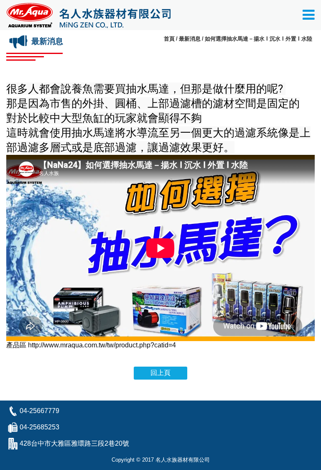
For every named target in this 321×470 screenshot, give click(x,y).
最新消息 (190, 39)
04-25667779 (39, 410)
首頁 (169, 39)
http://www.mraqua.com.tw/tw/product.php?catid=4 (102, 345)
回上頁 (160, 372)
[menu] (309, 17)
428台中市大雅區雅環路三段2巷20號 (74, 443)
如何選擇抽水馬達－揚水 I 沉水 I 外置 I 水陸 (258, 39)
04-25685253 (39, 427)
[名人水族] (88, 15)
